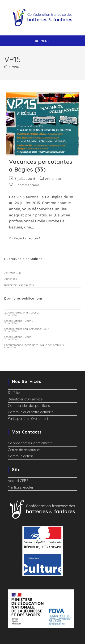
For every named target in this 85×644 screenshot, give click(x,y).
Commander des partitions (29, 406)
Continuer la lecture (25, 238)
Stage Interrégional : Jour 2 (21, 312)
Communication (20, 456)
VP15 (15, 67)
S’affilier (14, 393)
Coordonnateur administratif (30, 443)
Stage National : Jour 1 (18, 337)
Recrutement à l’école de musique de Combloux (34, 345)
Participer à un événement (28, 418)
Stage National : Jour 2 (18, 320)
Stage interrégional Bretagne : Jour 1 (27, 329)
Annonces (53, 178)
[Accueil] (5, 67)
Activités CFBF (13, 273)
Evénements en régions (19, 284)
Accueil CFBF (18, 481)
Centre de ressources (24, 450)
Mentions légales (20, 487)
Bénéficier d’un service (25, 399)
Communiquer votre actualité (30, 412)
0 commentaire (26, 185)
